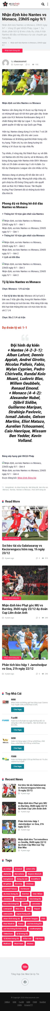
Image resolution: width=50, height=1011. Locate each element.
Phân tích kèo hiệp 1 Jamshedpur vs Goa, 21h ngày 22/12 (24, 666)
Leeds (25, 904)
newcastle (8, 914)
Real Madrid (8, 923)
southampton (35, 928)
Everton (25, 894)
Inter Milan (37, 894)
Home (4, 43)
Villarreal (27, 938)
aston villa (30, 869)
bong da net (22, 879)
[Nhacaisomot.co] (11, 4)
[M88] (5, 705)
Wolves (30, 943)
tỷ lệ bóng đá (22, 934)
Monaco (5, 490)
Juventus (7, 899)
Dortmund (25, 889)
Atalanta (7, 874)
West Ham (18, 943)
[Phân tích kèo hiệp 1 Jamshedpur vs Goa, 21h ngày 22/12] (25, 642)
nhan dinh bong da (38, 490)
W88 (13, 738)
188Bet (7, 1002)
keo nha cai (43, 487)
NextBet (43, 1002)
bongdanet (9, 487)
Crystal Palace (10, 889)
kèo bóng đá (33, 487)
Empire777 (28, 1005)
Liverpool (7, 909)
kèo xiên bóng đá (11, 904)
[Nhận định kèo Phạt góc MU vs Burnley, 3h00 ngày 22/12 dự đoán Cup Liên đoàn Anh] (25, 583)
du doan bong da (21, 487)
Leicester (36, 904)
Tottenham (8, 934)
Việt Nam (39, 938)
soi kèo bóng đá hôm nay (14, 928)
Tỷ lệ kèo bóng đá (11, 938)
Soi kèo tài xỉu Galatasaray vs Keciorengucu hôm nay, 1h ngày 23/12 (23, 549)
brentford (35, 879)
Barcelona (19, 874)
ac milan (7, 869)
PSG (43, 918)
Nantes (12, 490)
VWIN (19, 1005)
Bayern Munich (34, 874)
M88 (13, 699)
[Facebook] (25, 982)
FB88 (13, 756)
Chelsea (29, 884)
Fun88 (14, 718)
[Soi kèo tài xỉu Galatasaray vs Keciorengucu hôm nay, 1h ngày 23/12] (25, 523)
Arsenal (18, 869)
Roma (20, 923)
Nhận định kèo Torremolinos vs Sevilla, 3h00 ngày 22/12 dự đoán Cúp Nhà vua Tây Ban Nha (33, 843)
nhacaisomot (20, 61)
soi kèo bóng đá (34, 923)
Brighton (7, 884)
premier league (31, 918)
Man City (19, 909)
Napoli (37, 909)
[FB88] (5, 761)
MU (28, 909)
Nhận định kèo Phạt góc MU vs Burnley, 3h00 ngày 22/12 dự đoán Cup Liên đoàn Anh (25, 609)
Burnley (18, 884)
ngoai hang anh (23, 914)
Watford (6, 943)
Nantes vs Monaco (23, 490)
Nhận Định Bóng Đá (12, 50)
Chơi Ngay (18, 710)
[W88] (5, 743)
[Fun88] (5, 723)
